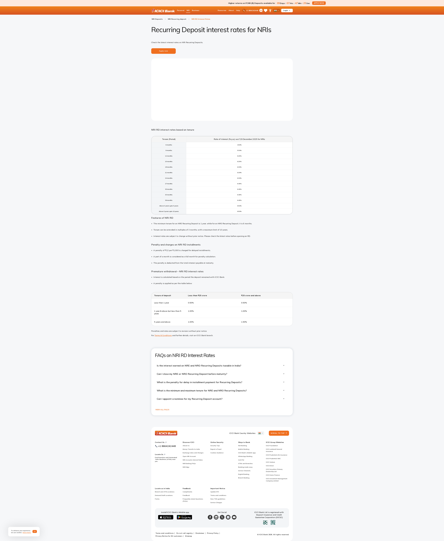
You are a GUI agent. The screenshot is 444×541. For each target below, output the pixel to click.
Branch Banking (243, 478)
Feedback (186, 495)
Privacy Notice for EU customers (169, 536)
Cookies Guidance (217, 453)
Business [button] (195, 10)
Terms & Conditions (163, 335)
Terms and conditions (218, 495)
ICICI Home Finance (273, 475)
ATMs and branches (245, 463)
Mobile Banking (243, 449)
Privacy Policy (213, 533)
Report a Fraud (215, 449)
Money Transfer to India (191, 449)
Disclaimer (200, 533)
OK (35, 531)
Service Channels (244, 470)
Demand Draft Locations (164, 495)
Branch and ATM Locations (164, 492)
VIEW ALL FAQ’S (162, 410)
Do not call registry (184, 533)
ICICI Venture (270, 462)
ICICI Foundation (272, 445)
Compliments (187, 492)
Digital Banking (243, 474)
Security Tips (215, 445)
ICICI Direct (270, 466)
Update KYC (214, 492)
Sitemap (188, 536)
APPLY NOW (319, 3)
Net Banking (242, 445)
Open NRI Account (189, 456)
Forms (157, 499)
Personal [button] (180, 10)
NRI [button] (188, 10)
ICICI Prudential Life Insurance (276, 455)
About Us (186, 445)
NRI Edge (186, 467)
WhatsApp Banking (245, 456)
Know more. (27, 532)
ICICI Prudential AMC (273, 458)
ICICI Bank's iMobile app (247, 453)
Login (285, 10)
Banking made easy (245, 467)
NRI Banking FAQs (189, 463)
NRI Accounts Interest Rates (193, 460)
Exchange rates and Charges (193, 453)
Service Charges (216, 502)
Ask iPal (241, 460)
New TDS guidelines (217, 499)
